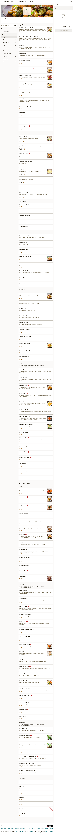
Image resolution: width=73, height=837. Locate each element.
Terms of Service (45, 828)
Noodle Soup (9, 42)
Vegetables (9, 59)
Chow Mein (9, 48)
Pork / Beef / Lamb (9, 53)
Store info (50, 20)
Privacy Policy (38, 828)
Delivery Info (10, 828)
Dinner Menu (6, 31)
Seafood (9, 56)
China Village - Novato (8, 1)
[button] (36, 30)
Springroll (51, 833)
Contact (23, 828)
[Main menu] (1, 1)
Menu (5, 828)
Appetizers (9, 37)
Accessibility (51, 828)
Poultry (9, 51)
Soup (9, 39)
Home (2, 828)
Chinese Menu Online (49, 831)
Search (15, 25)
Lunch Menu (5, 34)
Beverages (9, 62)
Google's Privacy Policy (20, 831)
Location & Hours (17, 828)
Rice (9, 45)
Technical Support (32, 828)
